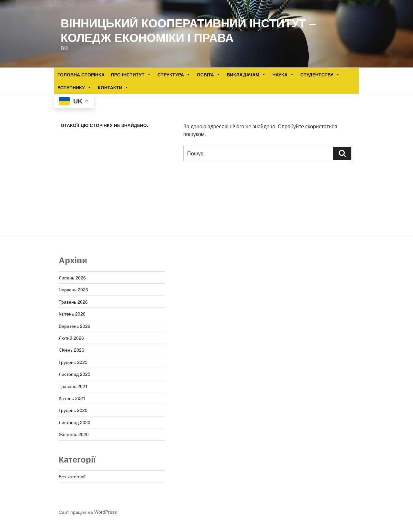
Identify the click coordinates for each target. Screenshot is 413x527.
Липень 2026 (72, 277)
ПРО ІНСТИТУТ (128, 74)
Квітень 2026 (72, 313)
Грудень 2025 (73, 362)
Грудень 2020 (73, 410)
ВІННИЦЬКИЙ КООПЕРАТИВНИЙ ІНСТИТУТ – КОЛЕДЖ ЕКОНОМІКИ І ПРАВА (188, 29)
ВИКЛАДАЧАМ (243, 74)
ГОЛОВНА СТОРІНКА (81, 74)
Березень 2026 (74, 326)
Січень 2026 (71, 349)
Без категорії (72, 476)
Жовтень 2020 (74, 434)
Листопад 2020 (74, 422)
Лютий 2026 (71, 338)
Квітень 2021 (72, 398)
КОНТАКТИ (110, 87)
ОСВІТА (205, 74)
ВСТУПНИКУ (71, 87)
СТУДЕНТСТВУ (316, 74)
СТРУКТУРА (170, 74)
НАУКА (279, 74)
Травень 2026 (73, 301)
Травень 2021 (73, 386)
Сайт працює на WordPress (88, 512)
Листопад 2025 (74, 374)
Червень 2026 (73, 289)
